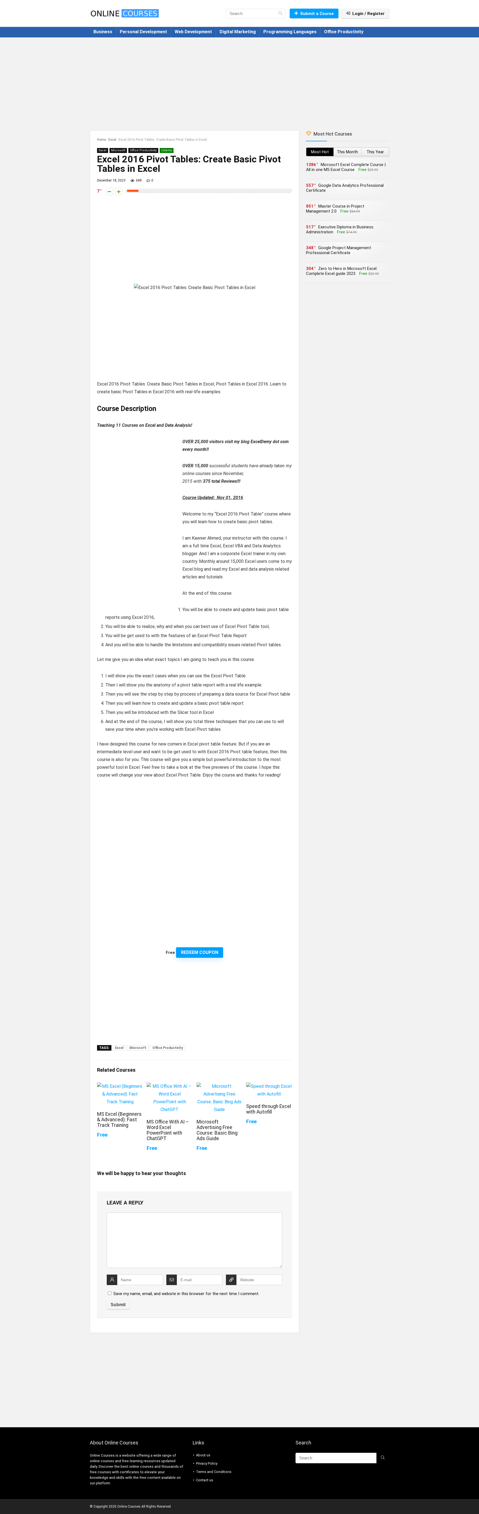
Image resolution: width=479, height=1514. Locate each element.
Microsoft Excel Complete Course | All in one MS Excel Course (346, 167)
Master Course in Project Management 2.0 (335, 209)
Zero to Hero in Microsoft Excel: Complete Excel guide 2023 (341, 271)
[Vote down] (109, 191)
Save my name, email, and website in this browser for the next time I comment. (186, 1293)
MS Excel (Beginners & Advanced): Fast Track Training (119, 1119)
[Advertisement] (239, 81)
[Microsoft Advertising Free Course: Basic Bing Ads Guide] (219, 1086)
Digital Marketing (238, 31)
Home (101, 140)
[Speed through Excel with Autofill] (269, 1086)
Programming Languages (290, 31)
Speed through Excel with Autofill (268, 1109)
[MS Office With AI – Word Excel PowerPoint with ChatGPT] (169, 1086)
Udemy (166, 150)
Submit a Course (317, 13)
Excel (112, 140)
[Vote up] (119, 191)
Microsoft (118, 150)
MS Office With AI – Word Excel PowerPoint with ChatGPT (168, 1130)
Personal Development (143, 31)
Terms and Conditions (213, 1472)
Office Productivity (343, 31)
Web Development (193, 31)
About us (203, 1455)
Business (102, 31)
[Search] (280, 13)
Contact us (204, 1480)
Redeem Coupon (199, 952)
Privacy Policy (206, 1463)
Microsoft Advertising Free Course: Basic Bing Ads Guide (217, 1130)
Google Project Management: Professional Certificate (339, 250)
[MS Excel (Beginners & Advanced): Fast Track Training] (120, 1086)
